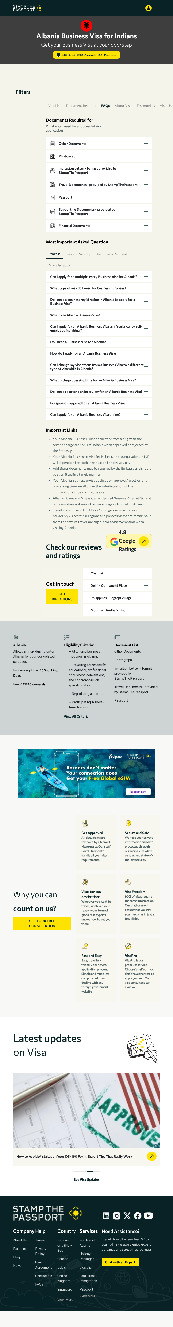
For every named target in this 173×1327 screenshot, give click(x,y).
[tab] (99, 143)
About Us (20, 1240)
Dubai (61, 1267)
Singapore (64, 1289)
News (17, 1266)
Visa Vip (85, 1267)
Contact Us (43, 1276)
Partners (19, 1249)
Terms (40, 1240)
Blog (16, 1257)
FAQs (39, 1284)
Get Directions (62, 596)
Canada (62, 1259)
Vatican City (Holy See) (64, 1245)
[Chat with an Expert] (120, 1266)
